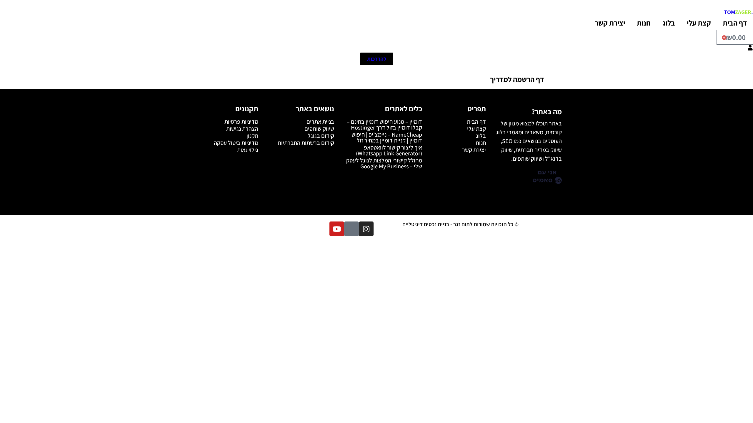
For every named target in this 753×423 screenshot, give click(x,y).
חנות (644, 23)
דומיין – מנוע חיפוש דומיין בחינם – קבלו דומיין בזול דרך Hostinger (384, 124)
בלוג (668, 23)
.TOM (738, 12)
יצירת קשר (610, 23)
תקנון (252, 135)
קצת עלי (699, 23)
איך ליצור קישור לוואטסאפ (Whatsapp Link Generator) (389, 150)
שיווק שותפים (319, 128)
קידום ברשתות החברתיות (306, 142)
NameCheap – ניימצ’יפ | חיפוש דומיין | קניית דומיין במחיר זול (386, 137)
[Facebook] (351, 228)
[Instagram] (366, 228)
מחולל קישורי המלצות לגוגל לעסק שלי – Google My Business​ (384, 163)
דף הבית (735, 23)
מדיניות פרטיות (241, 121)
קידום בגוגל (321, 135)
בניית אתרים (320, 121)
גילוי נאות (247, 149)
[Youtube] (336, 228)
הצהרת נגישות (242, 128)
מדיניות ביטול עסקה (236, 142)
